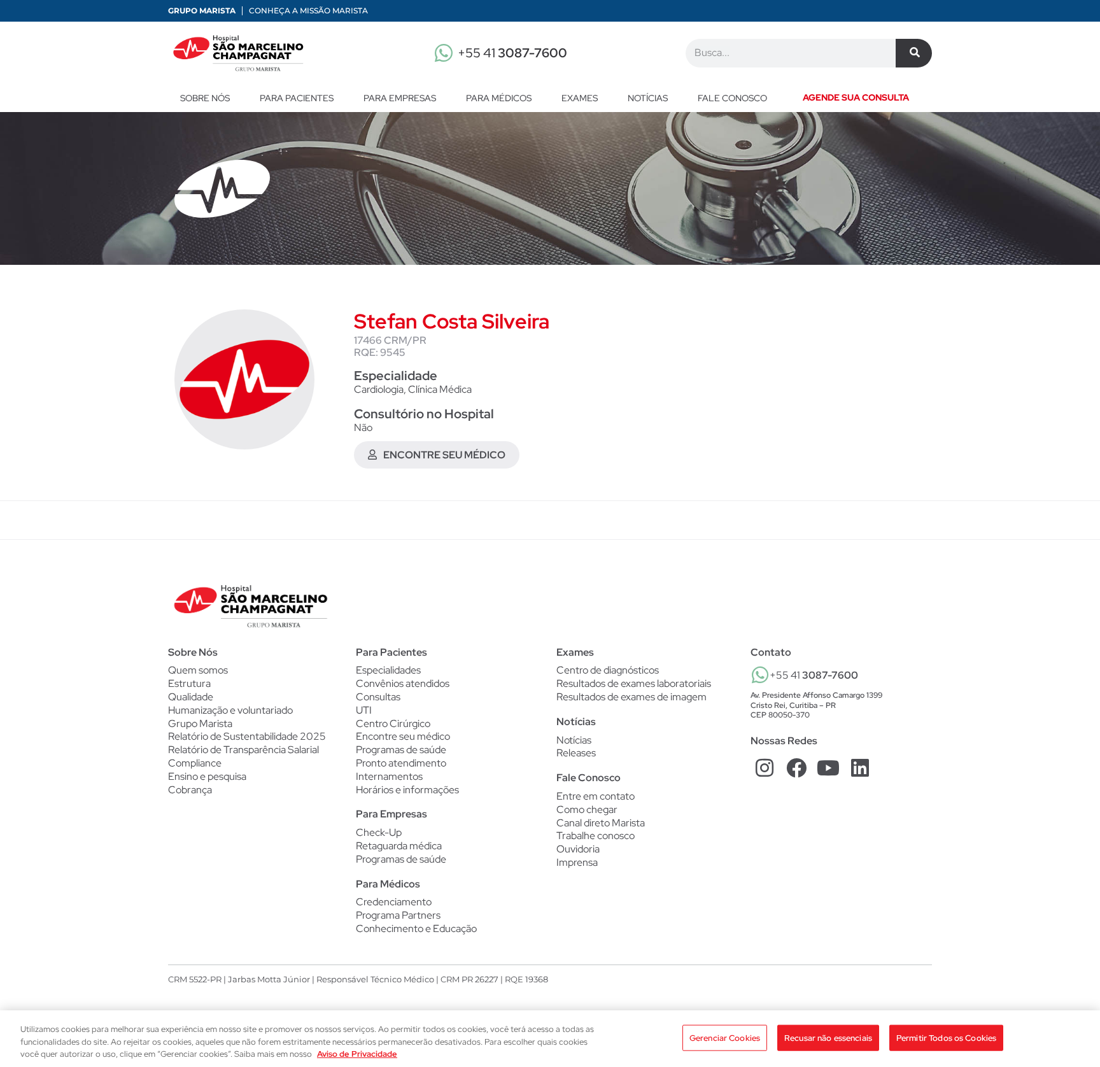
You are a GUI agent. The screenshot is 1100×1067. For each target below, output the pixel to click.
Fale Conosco (588, 777)
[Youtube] (828, 767)
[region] (550, 1038)
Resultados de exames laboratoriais (633, 683)
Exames (579, 98)
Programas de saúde (401, 750)
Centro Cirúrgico (393, 723)
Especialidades (388, 670)
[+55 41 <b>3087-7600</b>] (760, 674)
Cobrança (190, 789)
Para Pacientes (297, 98)
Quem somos (198, 670)
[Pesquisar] (914, 53)
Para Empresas (399, 98)
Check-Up (379, 832)
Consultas (378, 697)
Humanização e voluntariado (230, 710)
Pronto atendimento (401, 763)
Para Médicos (499, 98)
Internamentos (389, 776)
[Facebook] (796, 767)
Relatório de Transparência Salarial (243, 749)
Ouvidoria (578, 849)
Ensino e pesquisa (207, 776)
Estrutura (189, 683)
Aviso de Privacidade (357, 1054)
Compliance (195, 763)
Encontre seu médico (403, 736)
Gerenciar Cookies (724, 1037)
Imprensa (577, 862)
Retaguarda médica (399, 846)
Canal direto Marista (600, 823)
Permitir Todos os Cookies (946, 1037)
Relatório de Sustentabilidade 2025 (247, 736)
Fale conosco (732, 98)
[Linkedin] (859, 767)
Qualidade (190, 696)
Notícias (648, 98)
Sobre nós (205, 98)
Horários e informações (407, 790)
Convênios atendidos (402, 683)
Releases (576, 753)
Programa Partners (398, 915)
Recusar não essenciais (828, 1037)
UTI (364, 710)
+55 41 (512, 53)
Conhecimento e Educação (416, 928)
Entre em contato (595, 796)
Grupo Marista (202, 10)
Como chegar (586, 809)
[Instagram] (765, 767)
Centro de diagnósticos (607, 670)
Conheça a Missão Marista (308, 10)
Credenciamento (394, 902)
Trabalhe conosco (595, 835)
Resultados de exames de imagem (631, 697)
